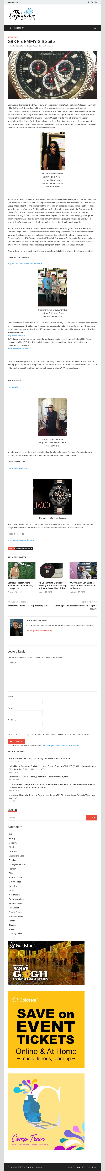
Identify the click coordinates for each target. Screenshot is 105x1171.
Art (10, 834)
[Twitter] (92, 2)
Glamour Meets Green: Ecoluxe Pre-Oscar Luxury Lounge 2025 (20, 585)
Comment (13, 663)
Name (11, 696)
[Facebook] (88, 2)
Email (11, 708)
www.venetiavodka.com (18, 468)
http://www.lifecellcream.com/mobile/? (25, 263)
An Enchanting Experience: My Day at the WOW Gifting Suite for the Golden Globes (52, 585)
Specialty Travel (16, 916)
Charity (12, 847)
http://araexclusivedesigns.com (22, 540)
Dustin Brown (32, 46)
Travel (11, 929)
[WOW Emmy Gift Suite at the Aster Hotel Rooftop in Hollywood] (83, 571)
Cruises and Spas (16, 855)
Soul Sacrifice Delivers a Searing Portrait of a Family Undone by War (38, 776)
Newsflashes (14, 894)
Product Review (16, 903)
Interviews (13, 886)
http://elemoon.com (16, 335)
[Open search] (95, 28)
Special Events (15, 912)
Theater (12, 925)
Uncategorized (15, 933)
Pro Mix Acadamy (17, 899)
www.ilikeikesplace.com (18, 348)
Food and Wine (15, 877)
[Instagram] (95, 2)
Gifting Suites (13, 37)
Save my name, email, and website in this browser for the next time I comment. (48, 735)
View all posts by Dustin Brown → (40, 630)
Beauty (12, 838)
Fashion (12, 868)
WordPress (82, 1167)
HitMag (94, 1167)
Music (11, 890)
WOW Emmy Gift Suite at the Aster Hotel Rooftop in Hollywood (83, 585)
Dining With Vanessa (18, 864)
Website (12, 720)
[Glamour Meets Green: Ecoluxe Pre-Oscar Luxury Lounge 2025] (21, 571)
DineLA (12, 860)
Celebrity (13, 842)
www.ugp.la (13, 387)
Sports (12, 920)
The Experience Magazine (32, 1167)
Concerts (13, 851)
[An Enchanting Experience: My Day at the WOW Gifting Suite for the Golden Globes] (52, 571)
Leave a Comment (46, 46)
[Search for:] (52, 817)
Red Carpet (14, 907)
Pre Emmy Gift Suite (24, 548)
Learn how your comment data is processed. (61, 745)
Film (11, 873)
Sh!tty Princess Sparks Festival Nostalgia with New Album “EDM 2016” (40, 758)
